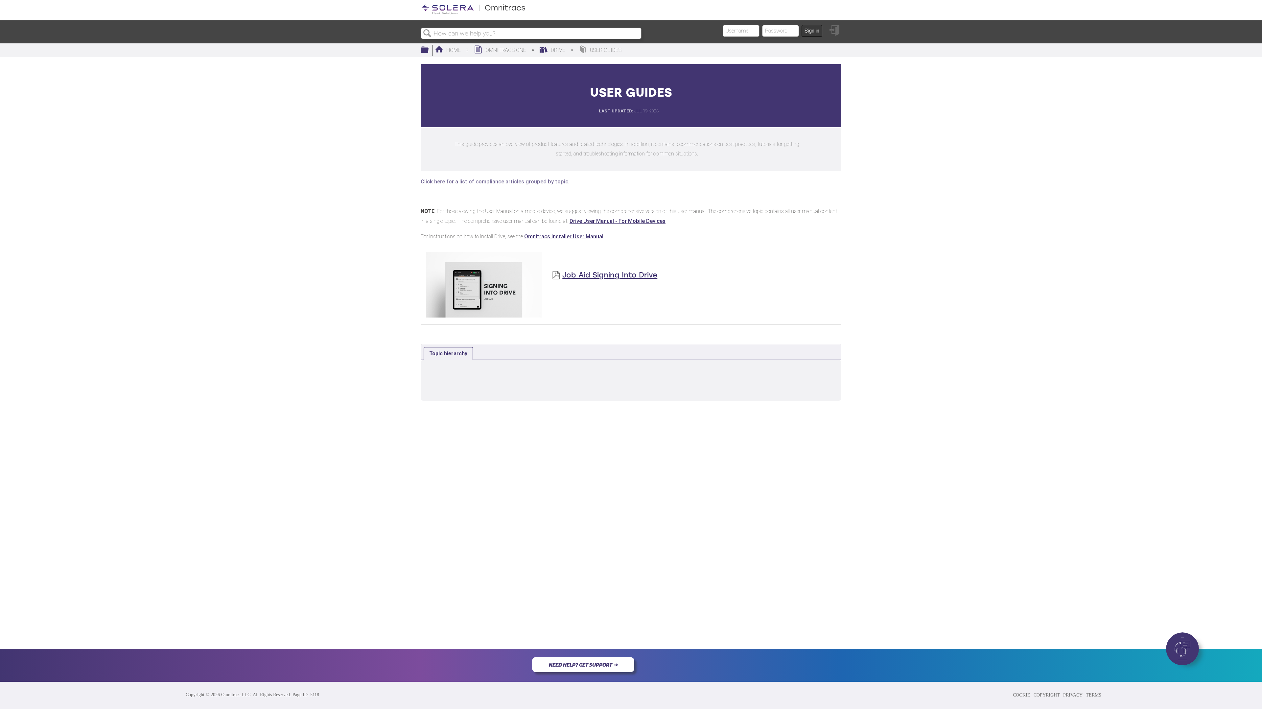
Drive (558, 50)
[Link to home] (473, 13)
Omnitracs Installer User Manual (563, 236)
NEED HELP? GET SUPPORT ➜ (583, 665)
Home (453, 50)
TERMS (1093, 695)
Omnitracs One (505, 50)
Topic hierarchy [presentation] (448, 353)
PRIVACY (1073, 695)
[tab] (448, 353)
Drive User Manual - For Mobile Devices (618, 221)
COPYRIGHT (1047, 695)
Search (427, 33)
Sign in (812, 31)
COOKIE (1021, 695)
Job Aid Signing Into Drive (609, 275)
